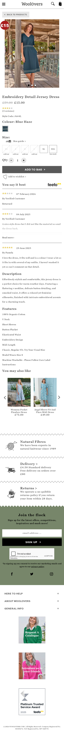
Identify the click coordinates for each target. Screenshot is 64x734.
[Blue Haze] (5, 128)
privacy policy (37, 566)
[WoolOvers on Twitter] (32, 574)
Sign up (31, 542)
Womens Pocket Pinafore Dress (19, 410)
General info (14, 608)
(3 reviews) (8, 111)
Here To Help (13, 593)
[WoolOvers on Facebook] (12, 574)
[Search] (53, 4)
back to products (17, 14)
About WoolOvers (17, 601)
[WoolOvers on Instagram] (52, 574)
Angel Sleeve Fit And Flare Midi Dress (45, 410)
